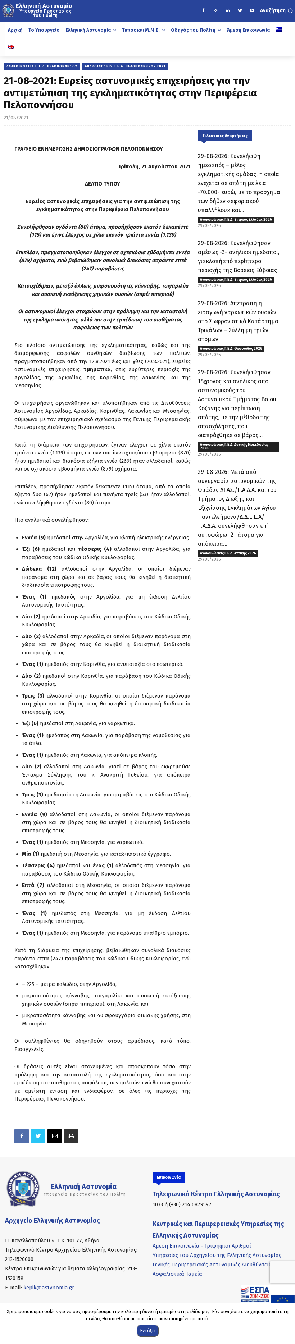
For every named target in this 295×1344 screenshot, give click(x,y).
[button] (276, 11)
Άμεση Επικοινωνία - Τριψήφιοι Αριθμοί (202, 1246)
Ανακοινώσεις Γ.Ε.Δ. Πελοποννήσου (41, 66)
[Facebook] (203, 10)
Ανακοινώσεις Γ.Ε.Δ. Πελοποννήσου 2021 (125, 66)
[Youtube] (252, 10)
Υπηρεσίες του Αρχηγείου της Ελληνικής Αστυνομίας (217, 1255)
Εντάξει (147, 1330)
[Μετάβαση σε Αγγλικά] (11, 47)
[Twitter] (240, 10)
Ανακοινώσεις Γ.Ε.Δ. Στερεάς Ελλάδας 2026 (236, 220)
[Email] (54, 1136)
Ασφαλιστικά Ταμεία (177, 1274)
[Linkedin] (227, 10)
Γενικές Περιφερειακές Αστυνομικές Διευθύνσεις (212, 1264)
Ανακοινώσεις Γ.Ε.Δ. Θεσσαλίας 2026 (231, 349)
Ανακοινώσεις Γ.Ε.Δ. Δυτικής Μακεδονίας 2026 (234, 447)
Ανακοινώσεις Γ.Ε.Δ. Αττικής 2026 (228, 553)
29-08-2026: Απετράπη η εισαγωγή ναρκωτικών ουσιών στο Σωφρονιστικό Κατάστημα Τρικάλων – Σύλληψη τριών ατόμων (238, 321)
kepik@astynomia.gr (48, 1287)
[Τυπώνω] (71, 1136)
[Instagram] (215, 10)
